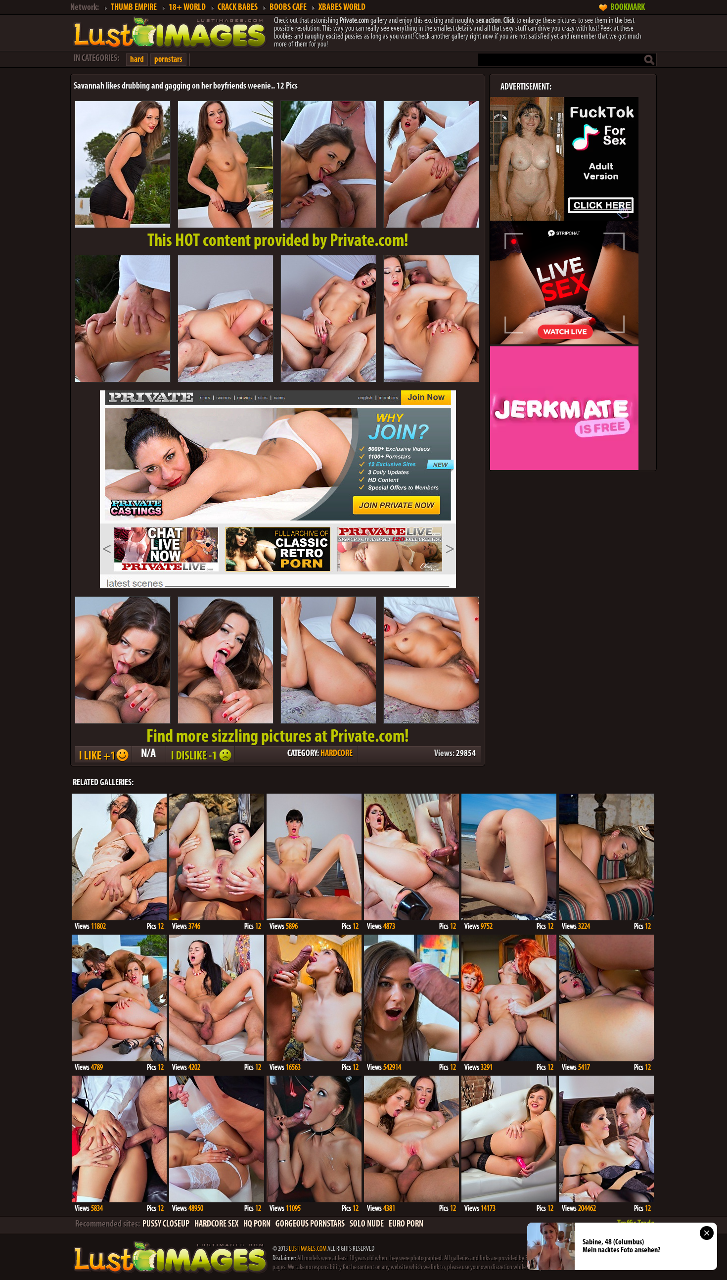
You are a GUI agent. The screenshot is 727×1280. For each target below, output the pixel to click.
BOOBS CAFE (288, 7)
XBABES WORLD (341, 7)
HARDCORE (336, 754)
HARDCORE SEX (216, 1224)
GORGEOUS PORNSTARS (310, 1224)
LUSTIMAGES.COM (307, 1249)
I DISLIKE (199, 754)
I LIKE (103, 754)
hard (137, 59)
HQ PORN (257, 1224)
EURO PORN (406, 1224)
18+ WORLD (187, 7)
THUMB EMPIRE (134, 7)
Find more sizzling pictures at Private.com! (277, 737)
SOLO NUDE (367, 1224)
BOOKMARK (627, 7)
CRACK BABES (238, 7)
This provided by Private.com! (278, 241)
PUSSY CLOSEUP (165, 1224)
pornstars (168, 59)
